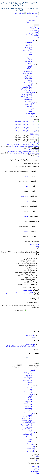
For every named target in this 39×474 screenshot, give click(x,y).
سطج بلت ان (28, 97)
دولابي (30, 63)
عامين (26, 216)
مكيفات (31, 142)
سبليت (30, 44)
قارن (33, 449)
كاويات (30, 80)
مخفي (30, 54)
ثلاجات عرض (28, 61)
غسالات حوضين (27, 90)
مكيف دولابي (28, 42)
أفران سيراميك (27, 104)
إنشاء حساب (35, 466)
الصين (26, 231)
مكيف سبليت (18, 292)
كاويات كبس (28, 82)
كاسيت (29, 52)
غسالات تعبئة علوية (26, 89)
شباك (30, 49)
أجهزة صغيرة (31, 20)
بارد (27, 201)
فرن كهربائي (28, 76)
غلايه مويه (29, 75)
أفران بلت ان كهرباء (26, 96)
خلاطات (29, 68)
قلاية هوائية (28, 78)
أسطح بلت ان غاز (26, 94)
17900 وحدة (30, 292)
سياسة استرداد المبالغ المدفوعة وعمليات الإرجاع (20, 346)
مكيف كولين (9, 292)
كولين (37, 156)
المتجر (33, 337)
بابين (30, 59)
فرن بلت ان (28, 101)
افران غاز (29, 106)
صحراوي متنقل (27, 50)
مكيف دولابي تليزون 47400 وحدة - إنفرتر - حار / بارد (23, 146)
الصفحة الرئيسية (30, 335)
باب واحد (29, 57)
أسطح (30, 66)
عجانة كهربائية (27, 73)
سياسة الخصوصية (30, 344)
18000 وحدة (24, 196)
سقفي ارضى (28, 47)
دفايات (30, 70)
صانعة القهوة (28, 71)
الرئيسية (36, 142)
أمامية (30, 85)
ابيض (26, 186)
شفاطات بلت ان (27, 99)
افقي (30, 109)
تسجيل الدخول (31, 451)
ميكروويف (28, 22)
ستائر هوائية (28, 45)
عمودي (29, 111)
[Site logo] (32, 13)
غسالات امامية (27, 87)
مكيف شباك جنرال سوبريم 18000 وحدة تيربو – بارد (23, 153)
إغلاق (37, 456)
